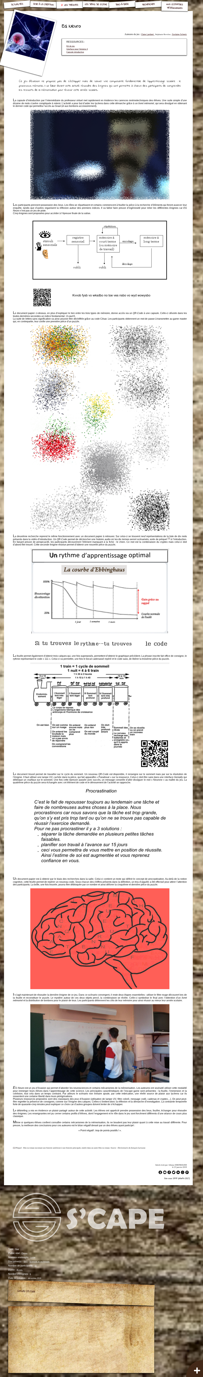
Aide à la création (43, 4)
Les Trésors (71, 5)
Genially (21, 1290)
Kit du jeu (70, 46)
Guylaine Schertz (179, 34)
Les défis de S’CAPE (96, 5)
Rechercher (148, 4)
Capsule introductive (75, 52)
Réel (17, 1249)
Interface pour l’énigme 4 (77, 49)
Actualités (17, 4)
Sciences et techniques (39, 1262)
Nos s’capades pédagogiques (174, 6)
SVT (26, 1262)
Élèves (24, 1253)
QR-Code (30, 1291)
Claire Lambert (147, 34)
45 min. (19, 1270)
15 (35, 1266)
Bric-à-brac (122, 4)
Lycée (32, 1257)
